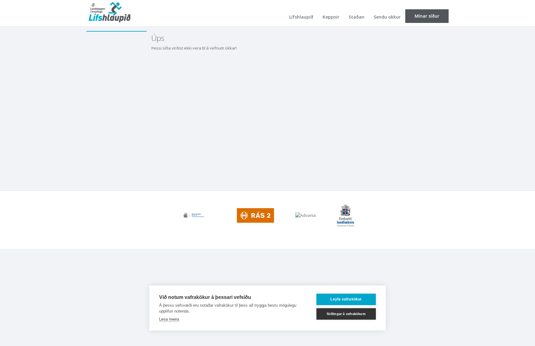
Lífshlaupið (301, 17)
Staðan (356, 17)
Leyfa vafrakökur (346, 299)
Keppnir (331, 17)
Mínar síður (427, 16)
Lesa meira (169, 319)
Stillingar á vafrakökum (346, 314)
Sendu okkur (387, 17)
